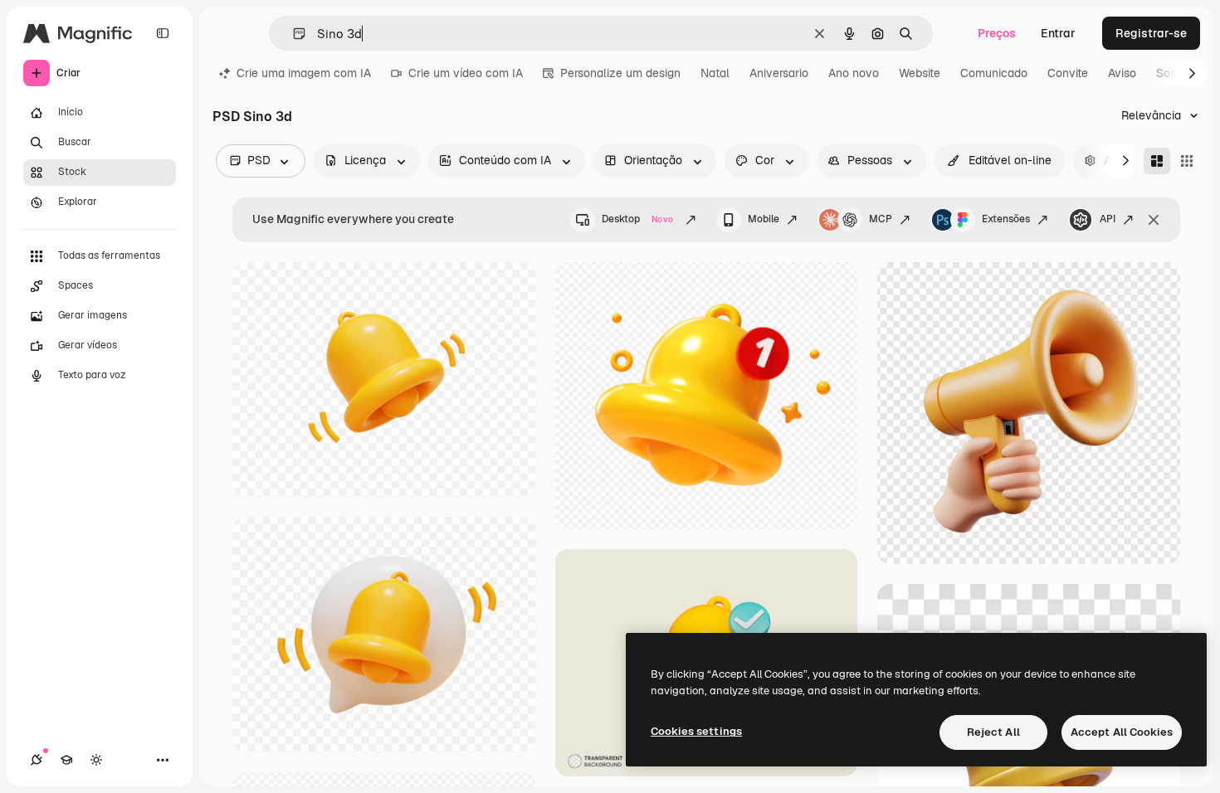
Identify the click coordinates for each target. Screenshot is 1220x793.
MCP (880, 219)
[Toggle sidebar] (162, 33)
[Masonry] (1157, 161)
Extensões (1006, 219)
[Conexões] (36, 760)
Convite (1067, 73)
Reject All (993, 732)
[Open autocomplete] (292, 33)
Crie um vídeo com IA (465, 73)
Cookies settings (696, 731)
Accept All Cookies (1122, 732)
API (1107, 219)
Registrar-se (1151, 33)
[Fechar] (1153, 219)
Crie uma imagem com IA (304, 73)
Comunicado (993, 73)
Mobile (763, 219)
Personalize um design (620, 73)
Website (919, 73)
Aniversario (778, 73)
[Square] (1187, 161)
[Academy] (66, 760)
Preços (997, 33)
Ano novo (853, 73)
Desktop (637, 219)
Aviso (1122, 73)
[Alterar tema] (96, 760)
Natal (715, 73)
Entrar (1058, 33)
